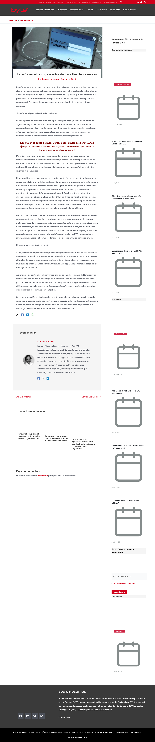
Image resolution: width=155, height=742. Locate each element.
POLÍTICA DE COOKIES (119, 732)
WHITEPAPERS (71, 2)
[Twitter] (141, 2)
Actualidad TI (26, 21)
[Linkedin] (27, 314)
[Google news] (145, 2)
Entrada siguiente (91, 397)
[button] (121, 2)
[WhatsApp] (33, 314)
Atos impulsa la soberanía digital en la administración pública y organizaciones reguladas (83, 444)
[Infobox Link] (129, 40)
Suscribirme (119, 592)
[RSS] (42, 716)
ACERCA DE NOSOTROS (73, 732)
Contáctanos (65, 717)
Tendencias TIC (120, 334)
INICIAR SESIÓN (110, 2)
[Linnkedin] (138, 2)
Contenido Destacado (122, 84)
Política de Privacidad (124, 583)
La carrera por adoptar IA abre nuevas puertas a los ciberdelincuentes (56, 438)
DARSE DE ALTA (84, 2)
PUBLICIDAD (97, 2)
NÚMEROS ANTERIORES (52, 732)
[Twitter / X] (17, 314)
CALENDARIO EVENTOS (46, 2)
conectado (43, 475)
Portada (13, 21)
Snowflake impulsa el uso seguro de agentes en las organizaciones (29, 436)
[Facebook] (22, 314)
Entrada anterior (22, 397)
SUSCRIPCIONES (20, 732)
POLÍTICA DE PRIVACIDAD (96, 732)
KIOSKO (60, 2)
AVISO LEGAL (137, 732)
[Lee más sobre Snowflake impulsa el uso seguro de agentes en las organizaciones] (30, 424)
